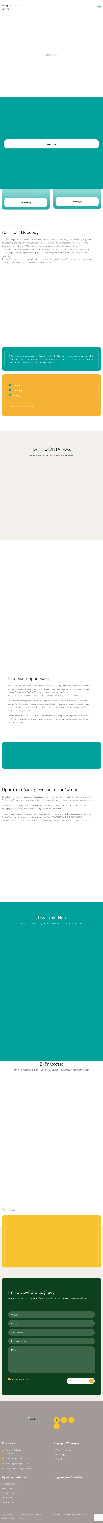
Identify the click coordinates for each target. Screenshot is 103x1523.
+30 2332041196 (25, 1458)
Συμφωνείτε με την (27, 1381)
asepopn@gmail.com (19, 1463)
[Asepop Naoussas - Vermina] (13, 7)
